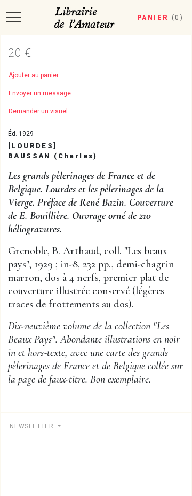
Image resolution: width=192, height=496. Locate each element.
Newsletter (33, 426)
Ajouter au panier (34, 75)
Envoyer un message (40, 93)
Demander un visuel (38, 111)
